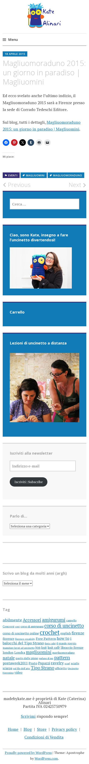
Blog (28, 729)
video (18, 672)
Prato (33, 663)
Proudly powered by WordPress (28, 752)
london (8, 652)
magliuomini (35, 175)
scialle (75, 663)
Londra (19, 652)
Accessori (32, 620)
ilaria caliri (50, 643)
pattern (62, 657)
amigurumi (53, 620)
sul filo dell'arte (21, 668)
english (65, 633)
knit (44, 647)
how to (63, 638)
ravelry (57, 662)
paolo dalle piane (27, 658)
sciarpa (7, 668)
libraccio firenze (72, 647)
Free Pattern (46, 638)
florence (8, 639)
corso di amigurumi (31, 626)
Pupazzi (44, 663)
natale (9, 657)
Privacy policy (64, 729)
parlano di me (46, 658)
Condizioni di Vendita (44, 737)
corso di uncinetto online (21, 633)
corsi (17, 626)
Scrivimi (28, 716)
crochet (50, 632)
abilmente (12, 620)
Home (13, 729)
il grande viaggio (66, 643)
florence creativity (25, 638)
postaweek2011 (15, 663)
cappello (71, 620)
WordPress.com (46, 758)
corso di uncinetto (64, 625)
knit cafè (54, 647)
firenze (78, 633)
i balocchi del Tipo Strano (37, 640)
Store (42, 729)
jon (37, 647)
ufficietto (61, 668)
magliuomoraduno (67, 175)
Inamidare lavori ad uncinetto (19, 647)
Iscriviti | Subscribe (28, 482)
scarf (67, 663)
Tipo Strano (42, 668)
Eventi (13, 175)
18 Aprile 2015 (15, 54)
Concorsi (8, 626)
